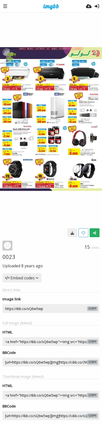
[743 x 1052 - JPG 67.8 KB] (72, 232)
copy (92, 308)
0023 (8, 256)
